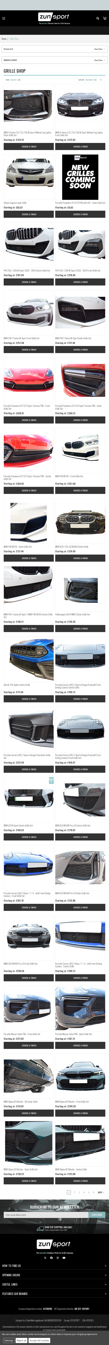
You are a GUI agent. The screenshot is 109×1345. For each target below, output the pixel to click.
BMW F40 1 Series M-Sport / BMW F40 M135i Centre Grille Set (28, 615)
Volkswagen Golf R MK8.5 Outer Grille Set (72, 614)
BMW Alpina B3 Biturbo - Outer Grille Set (21, 1169)
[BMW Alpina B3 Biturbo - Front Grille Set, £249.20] (80, 1076)
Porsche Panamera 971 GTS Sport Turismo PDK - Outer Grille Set (78, 407)
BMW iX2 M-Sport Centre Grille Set (18, 825)
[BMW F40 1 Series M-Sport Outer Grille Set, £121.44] (80, 312)
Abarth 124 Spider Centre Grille (17, 685)
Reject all (21, 1340)
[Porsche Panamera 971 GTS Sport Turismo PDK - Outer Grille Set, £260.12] (80, 380)
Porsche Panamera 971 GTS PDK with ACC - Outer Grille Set (80, 202)
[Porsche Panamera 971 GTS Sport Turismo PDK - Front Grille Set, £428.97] (29, 380)
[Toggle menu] (4, 18)
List (19, 80)
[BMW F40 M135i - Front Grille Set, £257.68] (80, 450)
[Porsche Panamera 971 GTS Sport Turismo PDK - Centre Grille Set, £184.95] (29, 450)
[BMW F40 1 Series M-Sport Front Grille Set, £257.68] (29, 312)
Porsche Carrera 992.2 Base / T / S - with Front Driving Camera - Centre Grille (78, 965)
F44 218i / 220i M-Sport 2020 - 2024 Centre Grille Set (27, 270)
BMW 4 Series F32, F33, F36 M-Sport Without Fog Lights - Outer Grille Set (28, 134)
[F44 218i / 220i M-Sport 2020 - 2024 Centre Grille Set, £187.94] (29, 245)
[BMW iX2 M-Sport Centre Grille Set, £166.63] (29, 800)
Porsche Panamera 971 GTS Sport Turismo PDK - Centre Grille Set (27, 477)
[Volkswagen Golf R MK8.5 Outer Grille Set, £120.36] (80, 588)
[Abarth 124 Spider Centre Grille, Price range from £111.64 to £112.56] (29, 659)
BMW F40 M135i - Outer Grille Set (18, 546)
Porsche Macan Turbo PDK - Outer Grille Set (73, 1034)
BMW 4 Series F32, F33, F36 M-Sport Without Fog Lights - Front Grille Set (79, 134)
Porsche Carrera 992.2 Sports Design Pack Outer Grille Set (27, 756)
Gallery (13, 80)
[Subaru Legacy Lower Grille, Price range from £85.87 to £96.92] (29, 177)
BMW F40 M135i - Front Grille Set (69, 476)
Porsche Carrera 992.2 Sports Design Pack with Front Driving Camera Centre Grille (78, 686)
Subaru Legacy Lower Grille (15, 202)
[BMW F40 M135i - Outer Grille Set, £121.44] (29, 521)
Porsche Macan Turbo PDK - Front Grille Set (22, 1034)
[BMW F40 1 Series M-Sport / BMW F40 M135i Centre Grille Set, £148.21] (29, 588)
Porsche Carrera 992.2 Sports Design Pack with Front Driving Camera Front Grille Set (78, 756)
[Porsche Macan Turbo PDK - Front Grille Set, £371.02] (29, 1008)
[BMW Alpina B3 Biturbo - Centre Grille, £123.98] (80, 1143)
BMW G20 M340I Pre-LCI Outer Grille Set (72, 893)
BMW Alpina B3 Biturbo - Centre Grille (71, 1169)
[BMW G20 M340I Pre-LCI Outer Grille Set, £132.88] (80, 867)
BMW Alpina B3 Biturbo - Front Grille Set (72, 1101)
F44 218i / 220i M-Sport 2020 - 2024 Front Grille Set (77, 270)
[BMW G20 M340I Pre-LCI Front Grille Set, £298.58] (29, 938)
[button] (54, 49)
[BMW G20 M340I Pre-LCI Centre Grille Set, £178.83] (80, 800)
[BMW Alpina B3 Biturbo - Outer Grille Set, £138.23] (29, 1143)
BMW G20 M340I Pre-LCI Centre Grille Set (72, 825)
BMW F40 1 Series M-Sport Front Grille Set (21, 338)
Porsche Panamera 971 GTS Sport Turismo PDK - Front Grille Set (27, 407)
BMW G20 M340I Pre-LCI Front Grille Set (21, 963)
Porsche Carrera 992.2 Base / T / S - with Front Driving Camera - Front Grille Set (27, 894)
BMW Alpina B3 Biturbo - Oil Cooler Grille (20, 1101)
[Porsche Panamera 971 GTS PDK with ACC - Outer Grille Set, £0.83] (80, 177)
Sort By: (81, 80)
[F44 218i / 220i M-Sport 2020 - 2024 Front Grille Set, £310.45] (80, 245)
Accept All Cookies (39, 1340)
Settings (8, 1340)
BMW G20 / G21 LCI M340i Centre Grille (71, 546)
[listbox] (94, 80)
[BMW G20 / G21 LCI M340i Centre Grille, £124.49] (80, 521)
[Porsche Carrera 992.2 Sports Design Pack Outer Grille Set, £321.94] (29, 729)
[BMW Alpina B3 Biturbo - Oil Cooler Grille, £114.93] (29, 1076)
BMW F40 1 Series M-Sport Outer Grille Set (73, 338)
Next (100, 1192)
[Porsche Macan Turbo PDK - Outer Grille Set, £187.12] (80, 1008)
